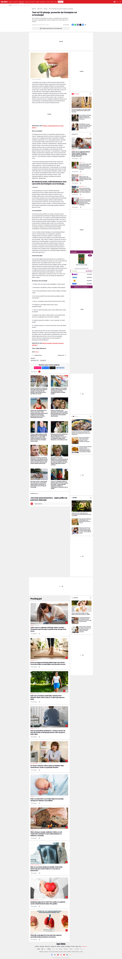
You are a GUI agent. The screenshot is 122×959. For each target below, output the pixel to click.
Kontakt (60, 951)
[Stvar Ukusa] (83, 949)
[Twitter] (55, 954)
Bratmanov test (35, 360)
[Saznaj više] (90, 94)
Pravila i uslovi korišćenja (54, 951)
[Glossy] (60, 949)
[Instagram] (61, 954)
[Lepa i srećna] (4, 2)
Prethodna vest (38, 355)
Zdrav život (39, 8)
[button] (66, 25)
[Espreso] (49, 949)
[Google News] (67, 954)
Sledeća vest (61, 355)
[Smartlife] (66, 949)
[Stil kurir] (57, 949)
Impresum (46, 951)
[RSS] (70, 954)
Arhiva (81, 951)
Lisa (36, 351)
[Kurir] (38, 949)
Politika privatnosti (75, 951)
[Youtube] (64, 954)
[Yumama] (76, 949)
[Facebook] (52, 954)
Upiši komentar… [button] (39, 503)
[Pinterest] (58, 954)
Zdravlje (45, 8)
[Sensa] (71, 949)
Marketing (41, 951)
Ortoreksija (43, 360)
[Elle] (53, 949)
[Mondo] (44, 949)
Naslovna (34, 8)
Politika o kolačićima (67, 951)
